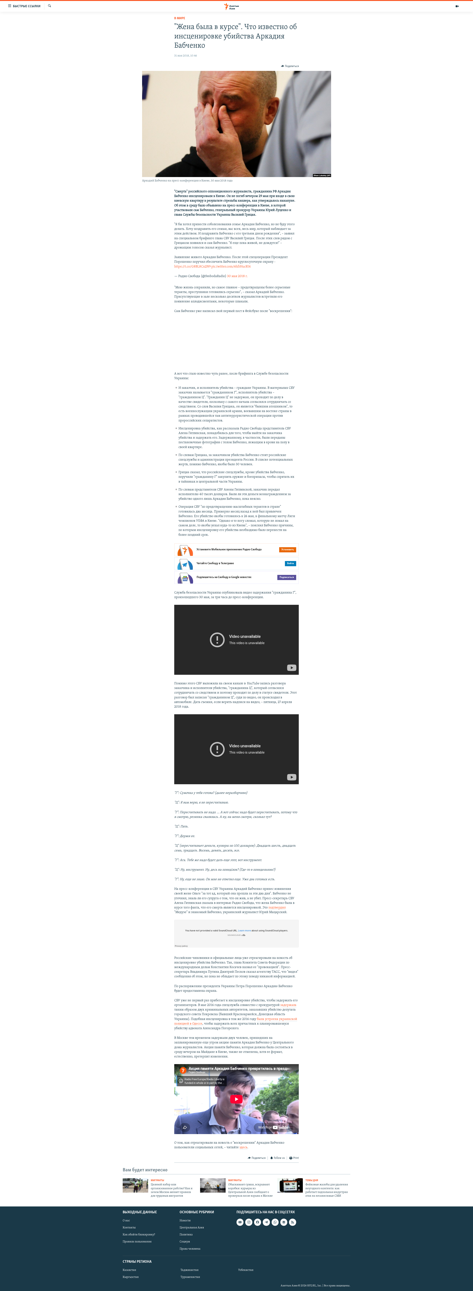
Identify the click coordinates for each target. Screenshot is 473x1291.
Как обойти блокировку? (139, 1234)
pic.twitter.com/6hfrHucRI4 (231, 266)
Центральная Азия (192, 1227)
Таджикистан (190, 1270)
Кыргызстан (131, 1277)
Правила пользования (137, 1241)
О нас (126, 1220)
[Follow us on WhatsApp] (275, 1222)
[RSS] (292, 1222)
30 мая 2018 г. (237, 276)
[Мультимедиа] (457, 6)
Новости (185, 1220)
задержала (288, 1005)
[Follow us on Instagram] (248, 1222)
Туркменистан (190, 1277)
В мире (179, 18)
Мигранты (157, 1180)
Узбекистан (245, 1270)
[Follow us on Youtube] (240, 1222)
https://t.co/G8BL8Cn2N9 (192, 266)
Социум (185, 1241)
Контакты (129, 1227)
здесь (243, 1147)
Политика (186, 1234)
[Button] (290, 66)
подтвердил (277, 907)
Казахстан (129, 1270)
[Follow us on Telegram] (266, 1222)
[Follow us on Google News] (283, 1222)
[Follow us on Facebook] (257, 1222)
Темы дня (311, 1180)
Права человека (190, 1248)
